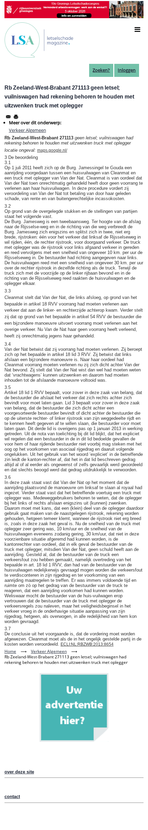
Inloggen (127, 70)
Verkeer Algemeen (27, 130)
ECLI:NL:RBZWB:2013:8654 (87, 644)
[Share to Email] (8, 116)
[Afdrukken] (15, 116)
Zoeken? (101, 70)
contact (12, 796)
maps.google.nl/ (52, 150)
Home (10, 651)
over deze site (19, 771)
